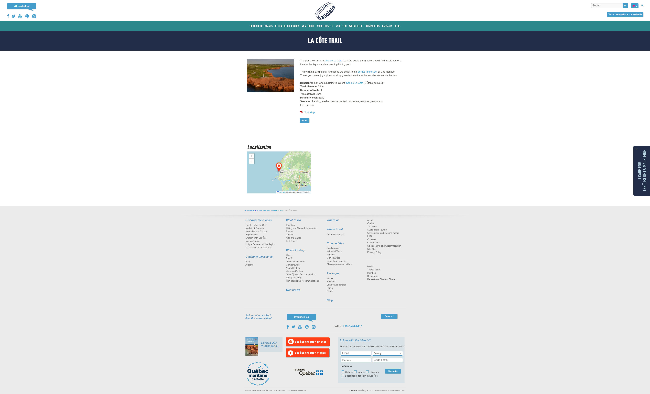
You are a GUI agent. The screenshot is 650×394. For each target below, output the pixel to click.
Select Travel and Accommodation (384, 246)
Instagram (34, 16)
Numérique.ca (364, 390)
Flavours (331, 281)
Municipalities (333, 258)
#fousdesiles (21, 6)
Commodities (335, 243)
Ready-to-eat (333, 248)
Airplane (249, 265)
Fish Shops (291, 241)
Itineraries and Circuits (256, 231)
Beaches (290, 225)
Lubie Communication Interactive (389, 390)
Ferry (248, 261)
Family (330, 288)
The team (372, 226)
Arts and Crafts (293, 238)
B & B (289, 258)
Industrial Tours (334, 251)
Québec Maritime (261, 374)
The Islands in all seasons (258, 247)
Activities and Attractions (270, 210)
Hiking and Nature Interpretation (301, 228)
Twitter (14, 16)
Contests (371, 239)
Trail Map (310, 112)
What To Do (293, 220)
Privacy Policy (374, 252)
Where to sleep (295, 250)
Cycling (289, 234)
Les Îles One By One (255, 225)
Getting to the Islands (259, 256)
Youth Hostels (293, 268)
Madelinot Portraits (254, 228)
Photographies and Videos (339, 264)
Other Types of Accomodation (300, 274)
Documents (372, 276)
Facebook (8, 16)
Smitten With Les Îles (256, 238)
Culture (349, 372)
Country (377, 353)
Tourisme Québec (308, 372)
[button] (279, 167)
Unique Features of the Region (260, 244)
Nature (330, 278)
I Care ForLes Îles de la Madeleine (642, 170)
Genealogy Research (337, 261)
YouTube (20, 16)
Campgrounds (293, 265)
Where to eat (335, 229)
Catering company (335, 234)
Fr (642, 5)
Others (330, 291)
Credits (370, 223)
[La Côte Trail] (270, 59)
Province (346, 360)
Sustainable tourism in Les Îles (361, 375)
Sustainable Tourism (377, 229)
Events (289, 231)
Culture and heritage (336, 284)
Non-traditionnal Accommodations (302, 281)
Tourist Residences (295, 261)
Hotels (289, 255)
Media (370, 266)
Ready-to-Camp (293, 277)
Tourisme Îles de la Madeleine (325, 11)
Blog (330, 300)
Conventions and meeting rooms (383, 233)
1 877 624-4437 (352, 326)
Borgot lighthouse (367, 71)
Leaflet (282, 192)
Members (371, 273)
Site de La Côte (333, 60)
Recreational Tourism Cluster (381, 279)
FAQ (369, 236)
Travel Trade (373, 269)
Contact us (293, 290)
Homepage (249, 210)
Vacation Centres (294, 271)
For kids (331, 254)
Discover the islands (258, 220)
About (370, 220)
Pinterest (27, 16)
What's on (333, 220)
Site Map (371, 249)
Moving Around (252, 241)
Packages (333, 273)
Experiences (251, 234)
